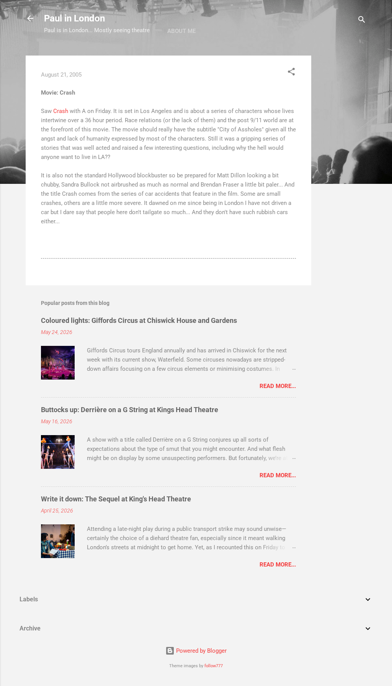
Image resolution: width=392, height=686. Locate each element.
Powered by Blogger (201, 650)
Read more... (278, 386)
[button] (291, 73)
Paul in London (74, 18)
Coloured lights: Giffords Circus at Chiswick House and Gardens (139, 320)
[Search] (361, 21)
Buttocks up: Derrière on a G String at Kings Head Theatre (129, 410)
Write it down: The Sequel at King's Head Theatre (116, 499)
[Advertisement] (341, 170)
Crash (61, 111)
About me (181, 31)
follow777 (213, 665)
